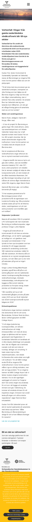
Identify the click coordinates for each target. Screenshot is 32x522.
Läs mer (7, 447)
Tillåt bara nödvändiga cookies (16, 514)
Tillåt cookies (16, 511)
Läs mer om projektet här (11, 421)
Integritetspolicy (16, 518)
